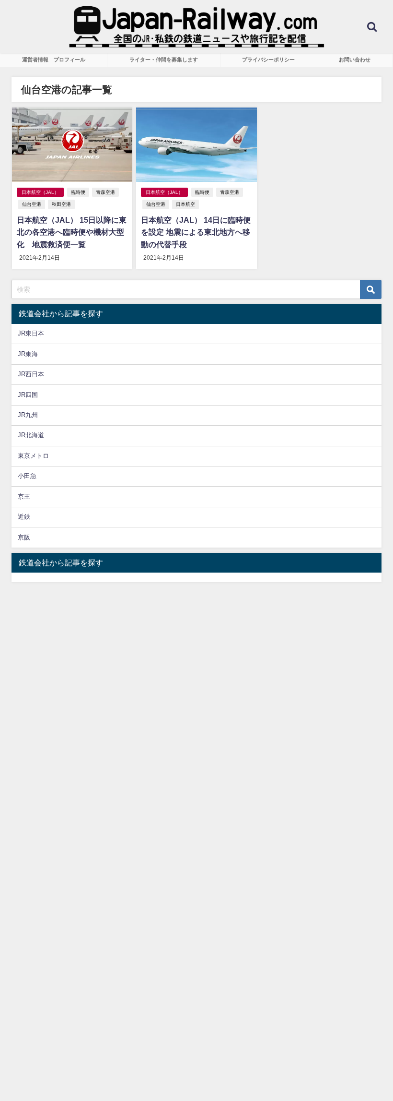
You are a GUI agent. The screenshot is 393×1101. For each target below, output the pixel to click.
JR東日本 (31, 333)
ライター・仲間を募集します (163, 59)
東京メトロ (33, 456)
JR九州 (28, 415)
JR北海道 (31, 435)
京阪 (24, 537)
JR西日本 (31, 374)
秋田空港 (61, 204)
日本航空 (185, 204)
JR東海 (28, 354)
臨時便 (78, 192)
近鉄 (24, 517)
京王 (24, 496)
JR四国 (28, 395)
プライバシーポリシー (268, 59)
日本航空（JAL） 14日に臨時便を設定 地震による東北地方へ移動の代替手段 (196, 232)
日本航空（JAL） (40, 192)
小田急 (27, 476)
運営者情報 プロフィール (53, 59)
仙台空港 (31, 204)
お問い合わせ (354, 59)
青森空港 (105, 192)
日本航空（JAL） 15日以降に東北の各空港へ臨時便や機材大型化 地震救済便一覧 (72, 232)
